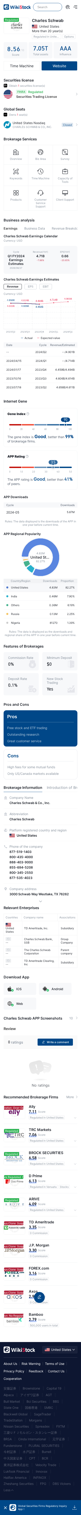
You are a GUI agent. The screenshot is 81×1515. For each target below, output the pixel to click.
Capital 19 (54, 1388)
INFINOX (39, 1477)
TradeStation (13, 1420)
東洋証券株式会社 (16, 1465)
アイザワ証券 (29, 1395)
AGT (49, 1395)
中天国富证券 (13, 1458)
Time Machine (22, 66)
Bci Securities (36, 1401)
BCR (45, 1458)
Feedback (36, 1371)
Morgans (35, 1420)
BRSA (8, 1439)
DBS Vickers (62, 1484)
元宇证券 (58, 1439)
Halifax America (15, 1477)
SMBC (48, 1407)
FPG (43, 1484)
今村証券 (10, 1452)
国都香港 (31, 1407)
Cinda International (32, 1439)
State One (11, 1407)
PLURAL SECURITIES (44, 1446)
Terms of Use (54, 1364)
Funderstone (13, 1446)
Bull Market (12, 1401)
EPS (30, 286)
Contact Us (56, 1371)
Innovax (41, 1471)
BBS (56, 1401)
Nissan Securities (16, 1426)
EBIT (46, 286)
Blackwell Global (15, 1414)
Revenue (12, 286)
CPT (32, 1458)
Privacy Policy (14, 1371)
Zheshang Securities (19, 1484)
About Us (10, 1364)
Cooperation (13, 1379)
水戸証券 (29, 1452)
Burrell (46, 1452)
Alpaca (9, 1395)
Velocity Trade (45, 1465)
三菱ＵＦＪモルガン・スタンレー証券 (30, 1432)
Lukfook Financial (16, 1471)
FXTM (60, 1426)
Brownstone (31, 1388)
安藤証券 (10, 1388)
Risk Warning (31, 1364)
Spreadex (42, 1426)
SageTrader (42, 1414)
